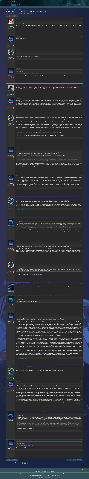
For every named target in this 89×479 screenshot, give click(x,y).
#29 (81, 175)
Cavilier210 (10, 56)
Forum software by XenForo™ (44, 471)
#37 (81, 368)
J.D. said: (19, 221)
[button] (23, 5)
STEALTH (10, 290)
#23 (81, 49)
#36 (81, 313)
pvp (24, 13)
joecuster (10, 42)
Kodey (10, 25)
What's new (19, 4)
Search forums (14, 6)
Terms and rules (66, 468)
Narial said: (19, 316)
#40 (81, 440)
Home (8, 4)
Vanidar (11, 320)
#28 (81, 147)
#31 (81, 219)
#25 (81, 85)
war (27, 13)
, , (25, 430)
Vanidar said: (19, 415)
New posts (8, 6)
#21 (81, 18)
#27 (81, 115)
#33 (81, 262)
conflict (22, 13)
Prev (8, 15)
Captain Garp (11, 225)
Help (77, 468)
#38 (81, 381)
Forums (13, 4)
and (21, 137)
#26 (81, 98)
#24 (81, 68)
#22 (81, 36)
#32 (81, 240)
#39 (81, 412)
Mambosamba (9, 13)
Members (26, 4)
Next (16, 15)
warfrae (30, 13)
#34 (81, 283)
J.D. (11, 104)
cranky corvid (10, 91)
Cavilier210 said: (20, 71)
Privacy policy (72, 468)
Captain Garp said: (20, 243)
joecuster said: (20, 52)
